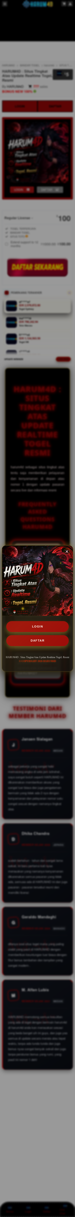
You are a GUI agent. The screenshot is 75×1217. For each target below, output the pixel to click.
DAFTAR (37, 640)
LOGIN (37, 626)
